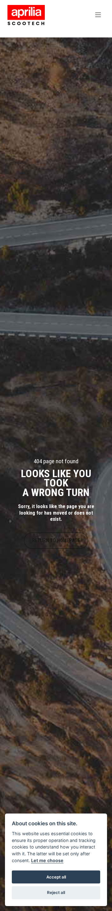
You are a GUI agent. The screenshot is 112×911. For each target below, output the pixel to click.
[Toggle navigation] (98, 15)
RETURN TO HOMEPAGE (56, 540)
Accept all (56, 876)
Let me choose (47, 860)
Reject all (56, 892)
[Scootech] (26, 15)
